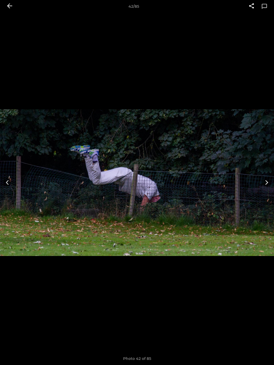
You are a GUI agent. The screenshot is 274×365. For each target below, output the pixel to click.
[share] (251, 6)
